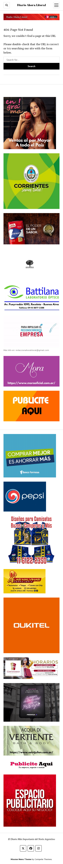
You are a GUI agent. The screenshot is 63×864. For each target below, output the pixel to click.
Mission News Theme (21, 859)
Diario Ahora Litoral (31, 5)
